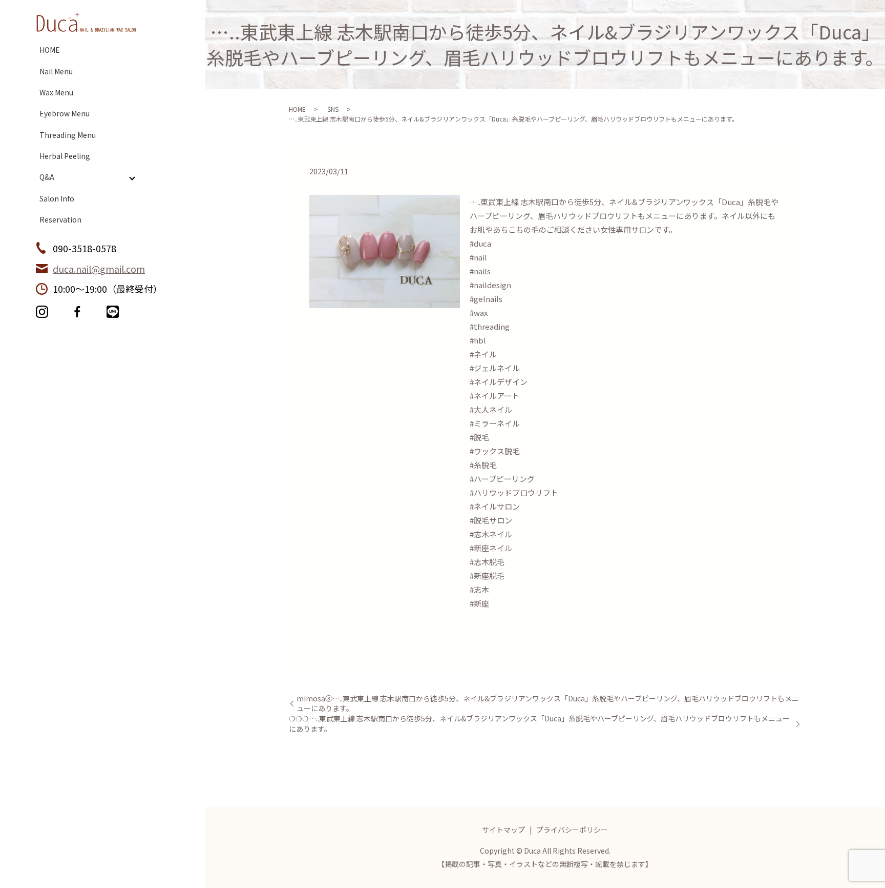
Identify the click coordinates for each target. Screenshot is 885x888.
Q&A (46, 177)
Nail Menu (56, 71)
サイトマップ (503, 829)
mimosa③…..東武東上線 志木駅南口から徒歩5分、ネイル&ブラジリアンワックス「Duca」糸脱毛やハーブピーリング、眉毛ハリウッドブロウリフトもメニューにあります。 (548, 704)
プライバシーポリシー (572, 829)
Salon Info (56, 198)
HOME (49, 50)
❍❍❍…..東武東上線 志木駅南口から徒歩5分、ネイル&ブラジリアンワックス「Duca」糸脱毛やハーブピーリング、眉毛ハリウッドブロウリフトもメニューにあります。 (539, 724)
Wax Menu (56, 92)
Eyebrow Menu (64, 113)
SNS (333, 109)
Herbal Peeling (64, 156)
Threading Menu (67, 135)
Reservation (60, 219)
